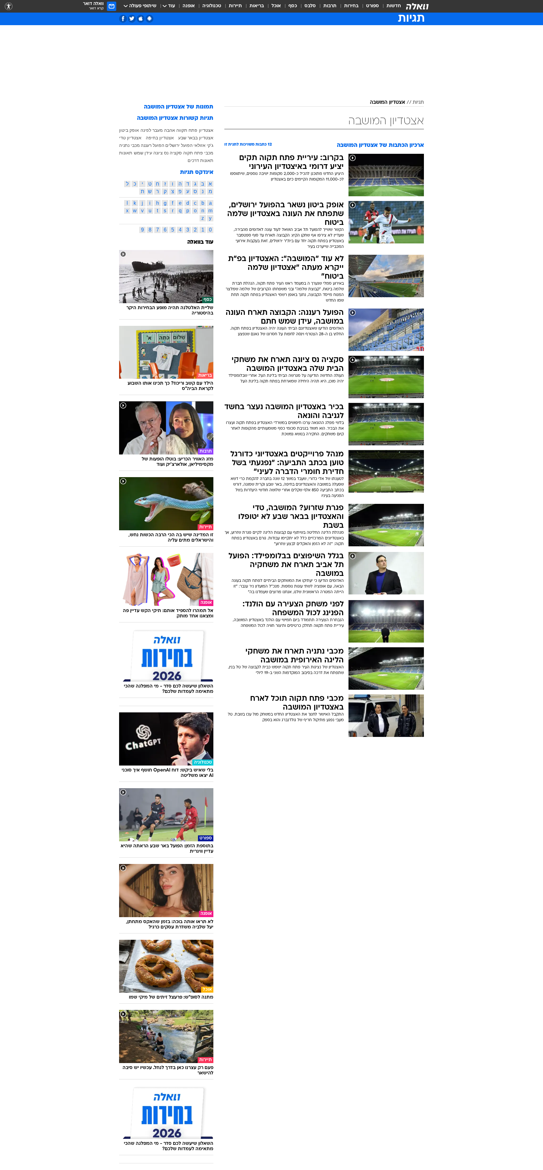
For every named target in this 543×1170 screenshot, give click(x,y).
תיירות (235, 6)
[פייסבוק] (123, 19)
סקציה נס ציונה (167, 152)
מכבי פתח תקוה (198, 152)
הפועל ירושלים (179, 145)
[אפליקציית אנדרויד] (149, 19)
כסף (292, 6)
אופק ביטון (129, 130)
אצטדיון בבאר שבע (195, 137)
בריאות (257, 6)
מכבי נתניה (129, 145)
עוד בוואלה (200, 242)
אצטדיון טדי (130, 137)
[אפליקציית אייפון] (141, 19)
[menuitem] (390, 6)
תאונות (125, 152)
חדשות (394, 6)
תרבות (330, 6)
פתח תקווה (186, 130)
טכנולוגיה (211, 6)
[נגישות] (9, 6)
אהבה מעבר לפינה (157, 130)
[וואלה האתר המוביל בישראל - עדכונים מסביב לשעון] (417, 6)
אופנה (189, 6)
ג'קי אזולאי (203, 145)
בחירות (351, 6)
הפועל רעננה (152, 145)
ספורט (372, 6)
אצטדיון (206, 130)
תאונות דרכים (200, 160)
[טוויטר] (132, 19)
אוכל (276, 6)
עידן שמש (143, 152)
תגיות (418, 102)
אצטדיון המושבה (387, 102)
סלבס (310, 6)
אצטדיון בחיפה (160, 137)
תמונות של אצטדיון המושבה (178, 107)
